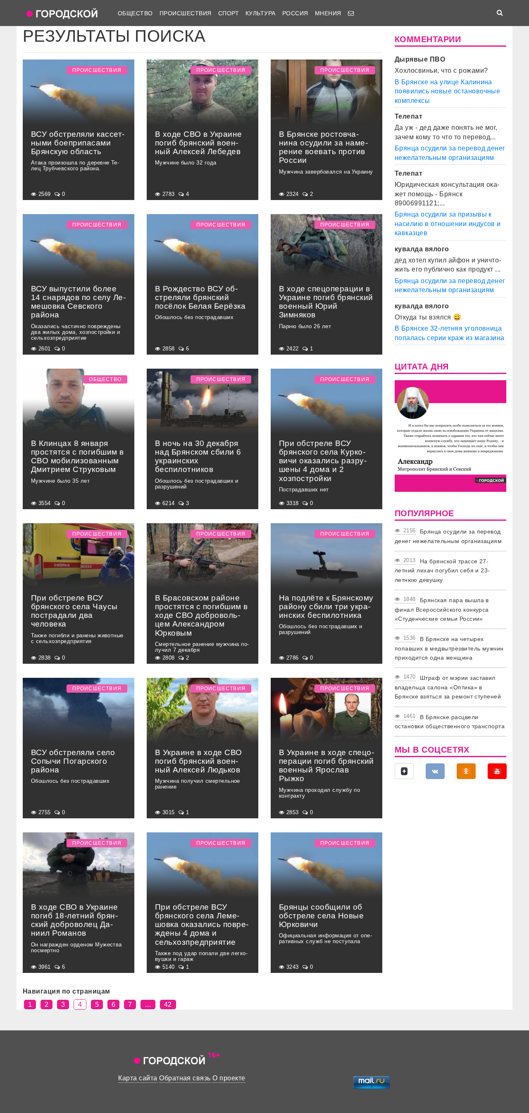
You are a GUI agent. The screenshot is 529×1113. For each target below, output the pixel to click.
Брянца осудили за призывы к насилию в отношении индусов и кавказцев (448, 223)
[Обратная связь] (351, 13)
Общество (135, 13)
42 (168, 1004)
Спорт (228, 13)
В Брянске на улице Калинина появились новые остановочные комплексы (447, 91)
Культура (260, 13)
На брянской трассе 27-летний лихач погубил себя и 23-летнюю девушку (442, 570)
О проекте (228, 1078)
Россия (295, 13)
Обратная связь (185, 1078)
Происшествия (186, 13)
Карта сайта (137, 1078)
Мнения (328, 13)
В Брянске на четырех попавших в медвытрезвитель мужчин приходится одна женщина (449, 648)
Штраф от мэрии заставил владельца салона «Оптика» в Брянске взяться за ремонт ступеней (448, 687)
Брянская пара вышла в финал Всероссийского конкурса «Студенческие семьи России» (442, 609)
